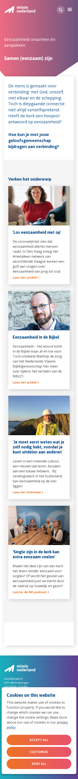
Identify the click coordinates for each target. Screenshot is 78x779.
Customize (39, 752)
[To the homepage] (19, 9)
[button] (61, 10)
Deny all (39, 764)
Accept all (39, 740)
